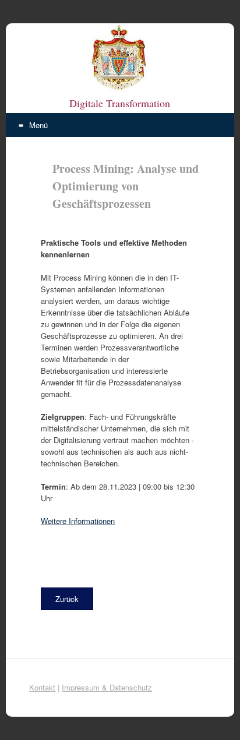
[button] (67, 598)
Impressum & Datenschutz (107, 687)
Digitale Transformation (119, 103)
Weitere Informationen (78, 520)
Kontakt (42, 687)
